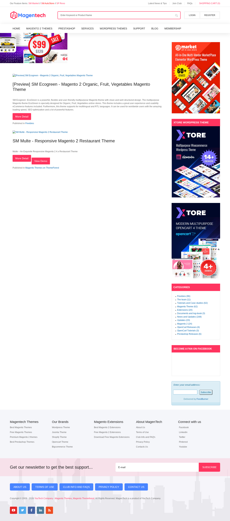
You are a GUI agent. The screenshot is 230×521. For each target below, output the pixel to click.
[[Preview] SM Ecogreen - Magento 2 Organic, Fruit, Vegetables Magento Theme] (53, 75)
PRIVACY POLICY (109, 487)
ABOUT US (19, 487)
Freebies (29, 123)
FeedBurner (202, 399)
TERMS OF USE (44, 487)
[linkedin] (40, 510)
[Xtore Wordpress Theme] (196, 161)
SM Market (33, 3)
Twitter (182, 437)
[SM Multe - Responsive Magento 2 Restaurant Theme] (40, 132)
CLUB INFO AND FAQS (76, 487)
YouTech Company (43, 498)
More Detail (21, 116)
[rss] (49, 510)
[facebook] (31, 510)
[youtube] (13, 510)
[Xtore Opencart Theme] (196, 240)
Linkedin (183, 432)
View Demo (40, 161)
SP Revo (60, 3)
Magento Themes (63, 498)
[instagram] (58, 510)
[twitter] (22, 510)
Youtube (183, 447)
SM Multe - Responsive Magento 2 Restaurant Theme (64, 140)
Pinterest (183, 442)
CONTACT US (136, 487)
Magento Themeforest (83, 498)
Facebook (184, 427)
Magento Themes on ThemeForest (42, 168)
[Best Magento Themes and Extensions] (28, 15)
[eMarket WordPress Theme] (196, 77)
